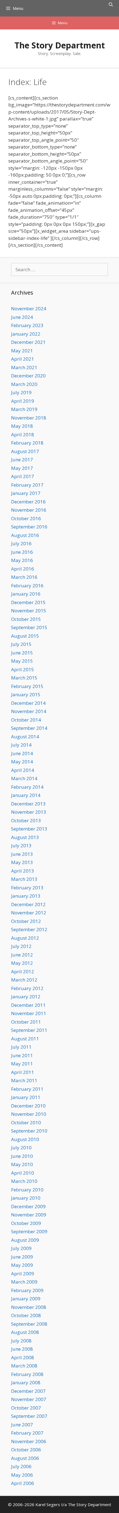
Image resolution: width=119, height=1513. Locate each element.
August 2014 (25, 736)
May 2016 (22, 560)
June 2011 (22, 1055)
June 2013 (22, 854)
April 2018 (22, 434)
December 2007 (28, 1391)
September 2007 (29, 1416)
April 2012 (22, 971)
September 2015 (29, 627)
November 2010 (28, 1114)
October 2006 (26, 1449)
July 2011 (21, 1047)
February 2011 (27, 1089)
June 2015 (22, 652)
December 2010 (28, 1106)
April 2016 (22, 569)
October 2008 (26, 1315)
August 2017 (25, 451)
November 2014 (28, 711)
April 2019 (22, 401)
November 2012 (28, 912)
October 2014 (26, 720)
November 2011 (28, 1013)
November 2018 (28, 418)
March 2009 (24, 1282)
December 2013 (28, 804)
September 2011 (29, 1030)
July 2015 (21, 644)
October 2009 (26, 1223)
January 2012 (25, 996)
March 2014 (24, 778)
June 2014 (22, 753)
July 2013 (21, 845)
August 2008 (25, 1332)
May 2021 (22, 350)
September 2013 (29, 829)
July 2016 (21, 543)
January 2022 (25, 334)
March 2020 (24, 384)
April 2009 (22, 1273)
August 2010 (25, 1139)
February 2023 (27, 325)
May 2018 (22, 426)
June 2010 (22, 1156)
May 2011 (22, 1063)
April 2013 (22, 871)
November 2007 (28, 1399)
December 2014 (28, 703)
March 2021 (24, 367)
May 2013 (22, 862)
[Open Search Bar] (111, 4)
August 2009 (25, 1240)
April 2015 (22, 669)
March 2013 (24, 879)
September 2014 (29, 728)
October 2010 (26, 1122)
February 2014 (27, 787)
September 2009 (29, 1231)
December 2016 (28, 501)
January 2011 (25, 1097)
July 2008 (21, 1340)
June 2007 (22, 1424)
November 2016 (28, 510)
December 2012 (28, 904)
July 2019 (21, 392)
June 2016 (22, 552)
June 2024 (22, 317)
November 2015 (28, 610)
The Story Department (59, 45)
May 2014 (22, 761)
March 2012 (24, 980)
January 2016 (25, 594)
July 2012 (21, 946)
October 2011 (26, 1022)
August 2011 (25, 1038)
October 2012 (26, 921)
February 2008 (27, 1374)
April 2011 (22, 1072)
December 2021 (28, 342)
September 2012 (29, 929)
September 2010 (29, 1131)
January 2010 (25, 1198)
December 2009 (28, 1206)
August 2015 (25, 636)
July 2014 (21, 745)
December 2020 (28, 375)
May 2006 (22, 1475)
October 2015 (26, 619)
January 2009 (25, 1298)
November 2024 (28, 308)
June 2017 (22, 459)
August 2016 (25, 535)
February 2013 (27, 887)
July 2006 (21, 1466)
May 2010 (22, 1164)
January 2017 (25, 493)
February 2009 (27, 1290)
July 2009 (21, 1248)
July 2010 (21, 1147)
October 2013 (26, 820)
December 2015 (28, 602)
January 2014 (25, 795)
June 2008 (22, 1349)
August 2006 (25, 1458)
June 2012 (22, 955)
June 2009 (22, 1257)
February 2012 (27, 988)
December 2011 (28, 1005)
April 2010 (22, 1173)
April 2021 (22, 359)
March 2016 (24, 577)
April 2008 (22, 1357)
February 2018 (27, 443)
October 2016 (26, 518)
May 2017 (22, 468)
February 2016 (27, 585)
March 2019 (24, 409)
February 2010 (27, 1189)
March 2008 (24, 1366)
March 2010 (24, 1181)
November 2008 (28, 1307)
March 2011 (24, 1080)
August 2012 (25, 938)
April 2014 (22, 770)
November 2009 (28, 1215)
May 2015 (22, 661)
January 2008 (25, 1382)
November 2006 (28, 1441)
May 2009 (22, 1265)
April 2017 (22, 476)
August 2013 (25, 837)
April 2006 (22, 1483)
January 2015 (25, 694)
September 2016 (29, 526)
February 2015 (27, 686)
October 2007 (26, 1408)
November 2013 (28, 812)
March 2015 (24, 678)
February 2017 (27, 485)
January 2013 (25, 896)
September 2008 (29, 1324)
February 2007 (27, 1433)
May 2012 (22, 963)
